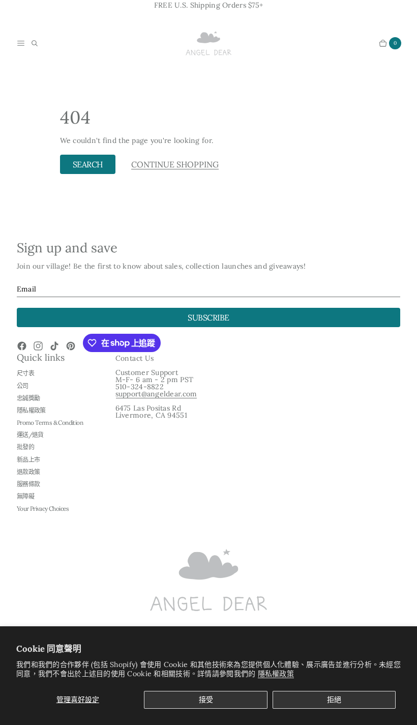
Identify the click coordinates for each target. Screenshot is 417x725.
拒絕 (334, 699)
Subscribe (208, 317)
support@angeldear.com (156, 393)
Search (88, 164)
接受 (206, 699)
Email (26, 289)
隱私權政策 (276, 673)
